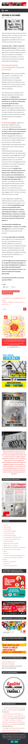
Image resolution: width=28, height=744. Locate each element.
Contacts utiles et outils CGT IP (12, 539)
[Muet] (22, 613)
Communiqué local (9, 533)
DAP (13, 291)
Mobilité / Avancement (10, 561)
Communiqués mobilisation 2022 (13, 537)
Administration (6, 291)
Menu (6, 10)
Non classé (6, 563)
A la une (6, 525)
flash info (6, 553)
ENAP (5, 551)
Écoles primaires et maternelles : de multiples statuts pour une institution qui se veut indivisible (13, 716)
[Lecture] (4, 613)
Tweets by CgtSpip (7, 662)
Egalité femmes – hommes (11, 545)
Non (16, 741)
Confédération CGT (10, 704)
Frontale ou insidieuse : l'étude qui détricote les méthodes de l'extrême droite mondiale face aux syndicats (13, 722)
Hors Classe (5, 293)
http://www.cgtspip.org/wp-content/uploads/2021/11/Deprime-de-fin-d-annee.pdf (13, 67)
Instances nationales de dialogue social (14, 555)
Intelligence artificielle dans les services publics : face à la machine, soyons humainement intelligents (13, 730)
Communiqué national (10, 535)
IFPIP (11, 293)
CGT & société (7, 529)
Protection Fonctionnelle (10, 565)
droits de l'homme (9, 541)
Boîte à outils (7, 527)
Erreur (17, 291)
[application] (14, 608)
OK (12, 741)
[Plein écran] (24, 613)
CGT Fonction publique (10, 531)
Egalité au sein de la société (11, 543)
